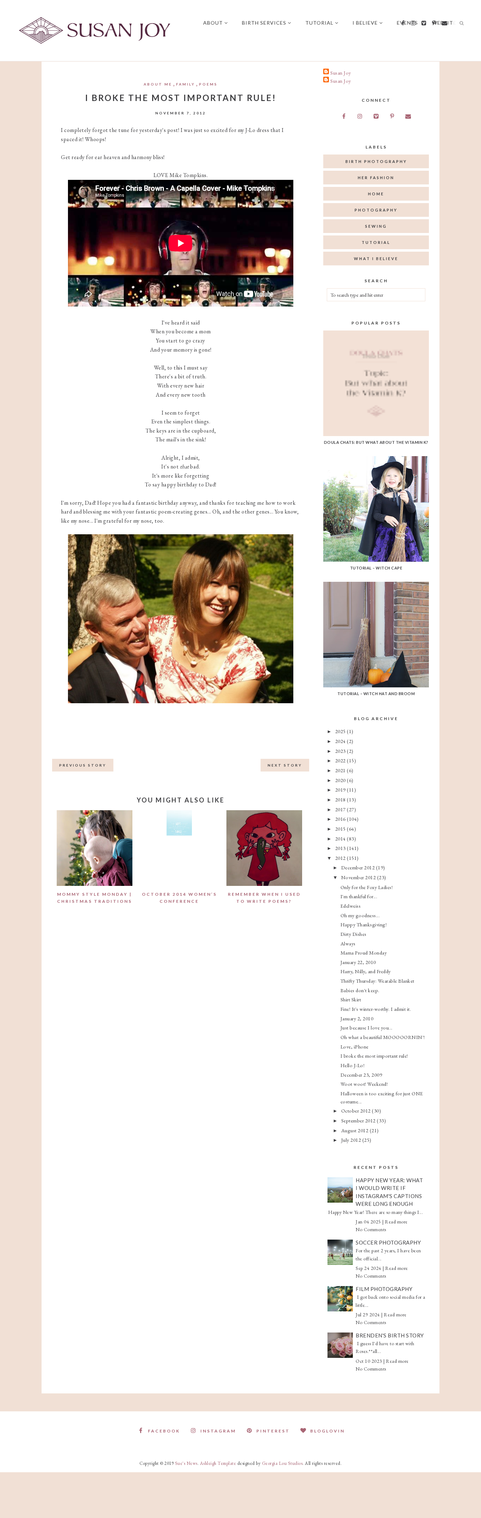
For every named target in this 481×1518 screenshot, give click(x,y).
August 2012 (355, 1130)
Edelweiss (351, 905)
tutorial (376, 242)
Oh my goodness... (360, 915)
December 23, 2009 (361, 1074)
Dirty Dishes (354, 934)
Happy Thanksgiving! (364, 924)
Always (348, 943)
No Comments (371, 1229)
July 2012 (351, 1139)
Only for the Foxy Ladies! (367, 887)
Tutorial (319, 23)
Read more (396, 1221)
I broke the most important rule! (374, 1055)
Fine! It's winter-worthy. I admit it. (376, 1009)
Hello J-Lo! (353, 1065)
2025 (341, 731)
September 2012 (359, 1120)
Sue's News (186, 1463)
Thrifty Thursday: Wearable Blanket (377, 980)
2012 (341, 858)
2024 (341, 741)
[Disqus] (180, 1032)
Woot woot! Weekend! (364, 1084)
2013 (341, 848)
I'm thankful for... (359, 896)
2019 (341, 789)
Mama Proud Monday (364, 952)
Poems (208, 84)
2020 (341, 780)
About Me (158, 84)
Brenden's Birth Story (390, 1335)
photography (376, 210)
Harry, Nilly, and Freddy (366, 971)
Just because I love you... (367, 1027)
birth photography (376, 161)
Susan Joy (340, 72)
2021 (341, 770)
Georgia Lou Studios (282, 1463)
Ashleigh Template (218, 1463)
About (213, 23)
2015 (341, 828)
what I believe (376, 258)
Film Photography (384, 1289)
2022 (341, 760)
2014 (341, 838)
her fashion (376, 177)
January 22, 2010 (358, 962)
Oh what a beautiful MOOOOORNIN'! (383, 1037)
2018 (341, 799)
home (376, 193)
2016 (341, 818)
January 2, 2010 (357, 1018)
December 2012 (358, 867)
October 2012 (356, 1110)
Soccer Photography (388, 1242)
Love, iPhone (355, 1046)
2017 (341, 809)
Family (185, 84)
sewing (376, 226)
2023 (341, 751)
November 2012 (359, 877)
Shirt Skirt (351, 999)
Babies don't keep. (360, 990)
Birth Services (264, 23)
